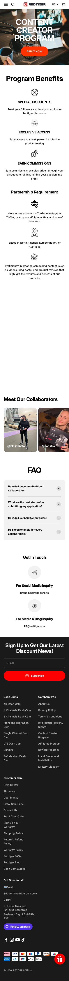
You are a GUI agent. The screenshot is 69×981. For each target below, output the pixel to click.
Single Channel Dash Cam (16, 735)
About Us (44, 703)
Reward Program (48, 749)
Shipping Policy (13, 833)
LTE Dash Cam (12, 743)
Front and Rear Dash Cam (16, 724)
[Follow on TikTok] (23, 939)
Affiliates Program (49, 743)
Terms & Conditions (50, 716)
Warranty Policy (13, 849)
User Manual (11, 797)
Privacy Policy (47, 710)
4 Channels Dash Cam (17, 710)
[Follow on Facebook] (6, 939)
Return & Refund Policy (13, 841)
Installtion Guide (14, 803)
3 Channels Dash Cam (17, 716)
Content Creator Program (48, 735)
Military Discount (48, 766)
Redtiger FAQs (12, 856)
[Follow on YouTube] (17, 939)
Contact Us (10, 810)
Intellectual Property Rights (50, 724)
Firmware (9, 791)
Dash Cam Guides (15, 868)
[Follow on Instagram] (11, 939)
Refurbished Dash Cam (15, 758)
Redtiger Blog (12, 862)
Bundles (9, 749)
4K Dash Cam (12, 703)
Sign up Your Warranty (11, 824)
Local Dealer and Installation (48, 758)
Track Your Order (14, 816)
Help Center (11, 784)
